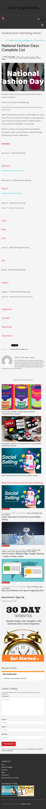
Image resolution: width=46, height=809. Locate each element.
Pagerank (25, 552)
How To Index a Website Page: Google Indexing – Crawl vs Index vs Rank (23, 555)
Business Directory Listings (10, 778)
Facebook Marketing (29, 58)
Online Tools (11, 552)
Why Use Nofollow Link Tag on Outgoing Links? (23, 590)
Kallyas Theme (26, 804)
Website (7, 515)
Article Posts (14, 58)
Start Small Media (9, 56)
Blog (20, 58)
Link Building (35, 513)
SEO (30, 552)
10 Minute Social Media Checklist (25, 40)
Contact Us (5, 775)
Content (33, 550)
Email (4, 727)
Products (4, 770)
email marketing (15, 349)
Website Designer (7, 767)
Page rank (19, 552)
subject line (24, 349)
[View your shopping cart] (3, 18)
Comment (6, 696)
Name (4, 719)
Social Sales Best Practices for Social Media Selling (20, 475)
